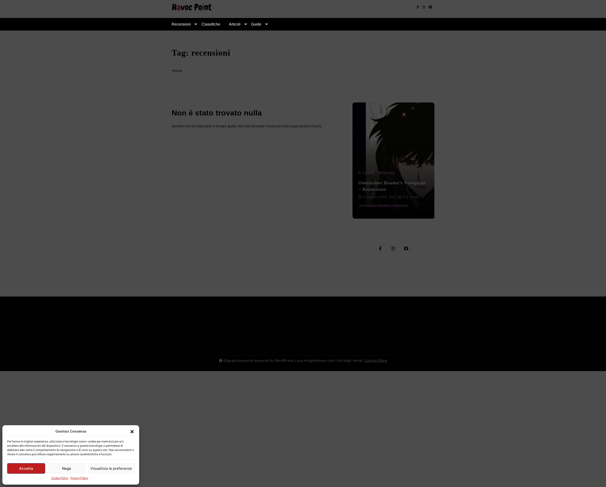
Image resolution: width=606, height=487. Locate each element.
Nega (66, 468)
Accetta (26, 468)
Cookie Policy (59, 478)
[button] (132, 431)
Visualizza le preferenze (111, 468)
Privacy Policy (79, 478)
